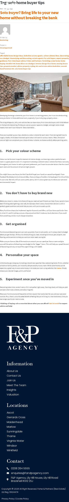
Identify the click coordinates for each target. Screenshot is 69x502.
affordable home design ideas (11, 56)
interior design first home (45, 64)
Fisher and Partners (34, 61)
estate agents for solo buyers (44, 58)
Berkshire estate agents (33, 56)
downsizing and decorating (21, 58)
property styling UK (30, 66)
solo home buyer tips (22, 69)
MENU (58, 9)
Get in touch (54, 303)
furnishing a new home (51, 61)
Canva (59, 268)
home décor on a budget (25, 64)
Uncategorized (6, 48)
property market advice (13, 66)
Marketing (4, 40)
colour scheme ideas (51, 56)
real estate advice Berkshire (49, 66)
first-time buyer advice (17, 61)
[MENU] (65, 9)
